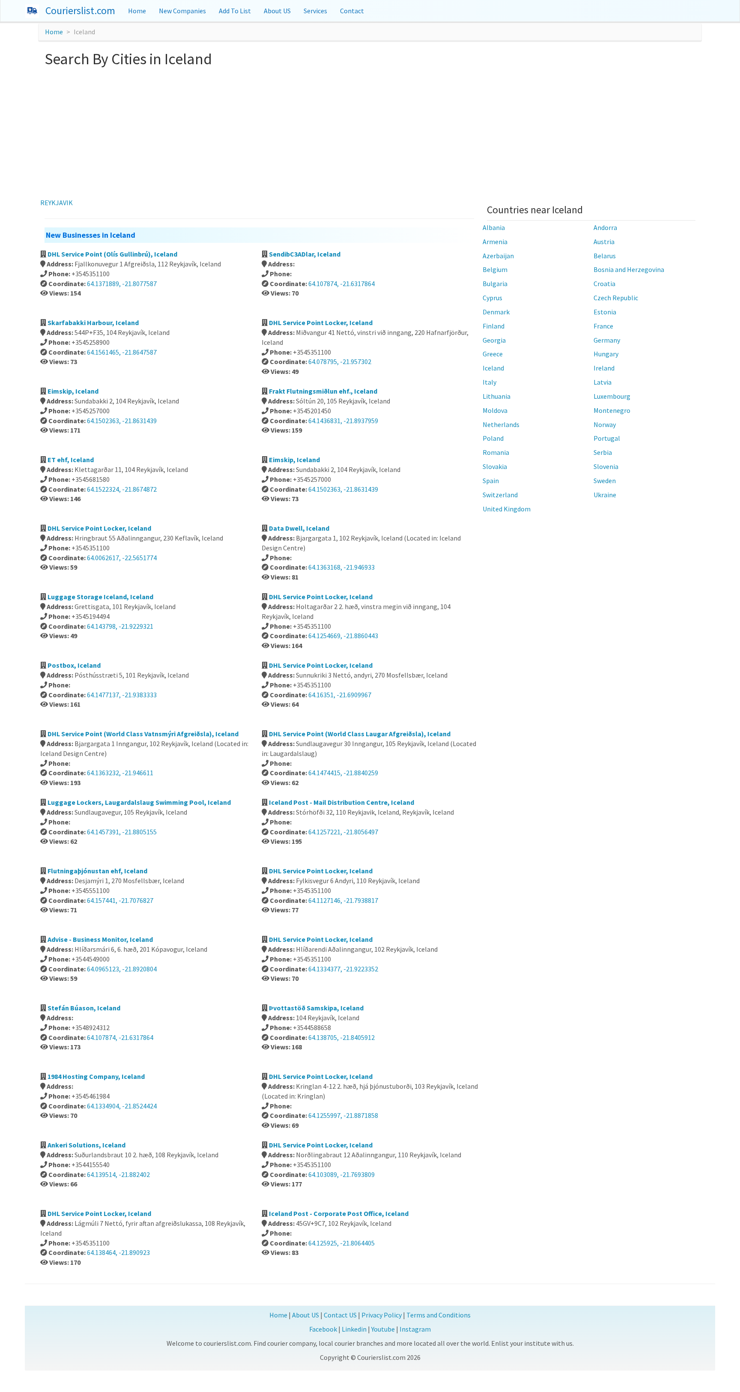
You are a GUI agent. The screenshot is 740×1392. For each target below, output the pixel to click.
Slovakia (495, 466)
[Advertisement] (370, 131)
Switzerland (500, 494)
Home (137, 10)
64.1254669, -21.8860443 (343, 635)
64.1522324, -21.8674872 (122, 489)
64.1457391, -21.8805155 (122, 831)
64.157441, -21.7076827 (120, 900)
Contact (352, 10)
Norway (605, 424)
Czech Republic (616, 297)
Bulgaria (495, 283)
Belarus (605, 255)
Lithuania (496, 396)
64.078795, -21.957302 (339, 361)
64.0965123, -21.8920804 (122, 969)
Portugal (607, 438)
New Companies (182, 10)
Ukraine (605, 494)
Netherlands (501, 424)
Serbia (603, 452)
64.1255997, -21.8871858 (343, 1115)
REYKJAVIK (56, 202)
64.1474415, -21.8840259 (343, 772)
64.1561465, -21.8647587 (122, 352)
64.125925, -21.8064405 (341, 1243)
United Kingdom (507, 509)
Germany (607, 340)
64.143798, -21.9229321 (120, 626)
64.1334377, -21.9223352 (343, 969)
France (603, 326)
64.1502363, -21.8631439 (122, 420)
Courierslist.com (80, 10)
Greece (493, 353)
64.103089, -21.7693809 (341, 1174)
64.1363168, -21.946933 (341, 567)
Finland (493, 326)
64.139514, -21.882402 (118, 1174)
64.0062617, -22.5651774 (122, 557)
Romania (496, 452)
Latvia (603, 382)
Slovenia (606, 466)
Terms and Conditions (438, 1315)
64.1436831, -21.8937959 (343, 420)
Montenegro (612, 410)
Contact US (340, 1315)
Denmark (496, 312)
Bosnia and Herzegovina (629, 269)
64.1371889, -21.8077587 (122, 283)
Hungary (606, 353)
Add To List (235, 10)
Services (315, 10)
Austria (604, 241)
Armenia (495, 241)
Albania (494, 227)
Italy (489, 382)
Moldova (495, 410)
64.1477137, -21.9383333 (122, 694)
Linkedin (354, 1329)
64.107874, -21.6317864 (341, 283)
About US (277, 10)
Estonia (605, 312)
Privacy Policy (381, 1315)
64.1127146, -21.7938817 (343, 900)
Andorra (605, 227)
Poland (493, 438)
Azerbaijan (498, 255)
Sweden (605, 480)
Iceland (493, 368)
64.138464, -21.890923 (118, 1252)
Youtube (383, 1329)
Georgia (494, 340)
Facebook (323, 1329)
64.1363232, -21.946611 (120, 772)
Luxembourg (612, 396)
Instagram (415, 1329)
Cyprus (492, 297)
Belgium (495, 269)
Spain (491, 480)
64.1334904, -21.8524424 (122, 1106)
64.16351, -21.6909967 (339, 694)
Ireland (604, 368)
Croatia (604, 283)
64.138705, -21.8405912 (341, 1037)
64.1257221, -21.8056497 (343, 831)
